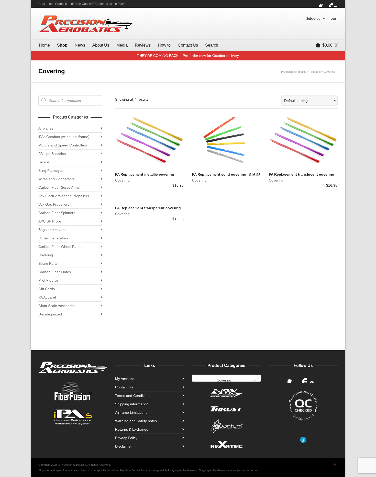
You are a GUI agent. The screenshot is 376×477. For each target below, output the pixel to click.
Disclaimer (123, 446)
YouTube (330, 4)
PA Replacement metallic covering (144, 174)
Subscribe (313, 18)
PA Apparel (47, 297)
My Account (124, 379)
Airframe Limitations (131, 412)
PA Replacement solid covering (219, 174)
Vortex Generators (53, 238)
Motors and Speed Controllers (62, 145)
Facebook (322, 4)
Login (334, 18)
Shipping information (131, 404)
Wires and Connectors (56, 179)
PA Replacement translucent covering (301, 174)
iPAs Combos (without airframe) (64, 137)
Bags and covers (51, 230)
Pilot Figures (48, 280)
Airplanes (45, 128)
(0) (330, 45)
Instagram (337, 4)
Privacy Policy (126, 438)
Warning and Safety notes (136, 421)
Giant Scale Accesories (56, 306)
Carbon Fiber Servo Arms (59, 187)
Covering (122, 180)
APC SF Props (50, 221)
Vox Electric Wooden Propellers (63, 196)
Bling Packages (50, 170)
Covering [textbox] (236, 380)
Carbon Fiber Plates (54, 272)
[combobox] (226, 378)
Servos (44, 162)
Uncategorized (50, 314)
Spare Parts (48, 263)
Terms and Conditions (132, 396)
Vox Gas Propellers (53, 204)
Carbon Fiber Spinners (56, 213)
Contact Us (124, 387)
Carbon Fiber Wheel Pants (59, 247)
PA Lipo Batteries (52, 154)
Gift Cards (46, 289)
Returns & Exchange (131, 429)
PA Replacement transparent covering (148, 208)
